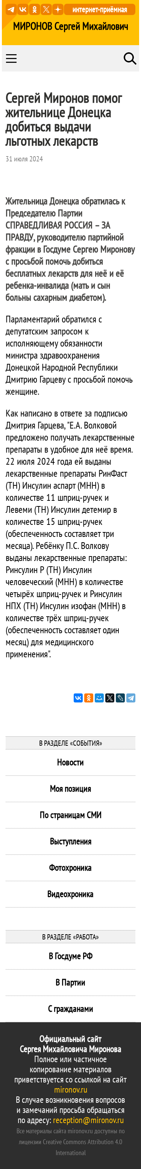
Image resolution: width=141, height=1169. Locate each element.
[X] (109, 697)
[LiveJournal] (120, 697)
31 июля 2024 (24, 159)
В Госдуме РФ (70, 956)
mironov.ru (70, 1089)
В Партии (70, 982)
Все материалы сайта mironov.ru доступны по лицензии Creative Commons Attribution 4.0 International (71, 1141)
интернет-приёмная (100, 9)
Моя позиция (70, 788)
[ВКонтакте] (78, 697)
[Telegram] (130, 697)
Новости (70, 762)
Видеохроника (70, 894)
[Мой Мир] (99, 697)
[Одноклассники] (88, 697)
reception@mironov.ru (88, 1120)
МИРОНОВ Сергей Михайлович (70, 26)
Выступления (70, 841)
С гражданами (70, 1008)
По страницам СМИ (71, 815)
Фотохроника (70, 867)
